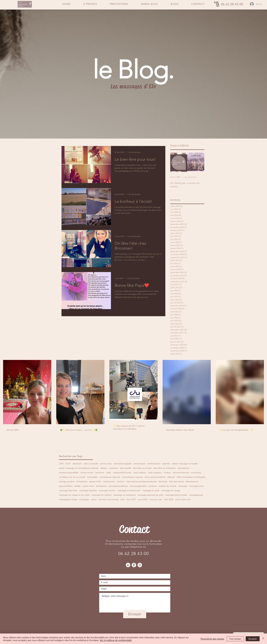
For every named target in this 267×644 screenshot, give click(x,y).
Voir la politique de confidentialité (116, 640)
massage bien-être (68, 490)
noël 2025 (169, 499)
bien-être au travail (142, 468)
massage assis (196, 486)
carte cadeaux (155, 472)
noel (122, 499)
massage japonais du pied (150, 495)
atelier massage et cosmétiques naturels (79, 468)
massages (84, 499)
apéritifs (166, 463)
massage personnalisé (176, 495)
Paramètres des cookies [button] (212, 638)
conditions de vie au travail (72, 477)
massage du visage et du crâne (74, 495)
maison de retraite (167, 486)
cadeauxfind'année (122, 472)
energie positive (66, 481)
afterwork (77, 463)
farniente (163, 481)
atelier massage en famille (185, 463)
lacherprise (101, 486)
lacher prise (88, 486)
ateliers (104, 468)
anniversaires (154, 463)
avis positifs (125, 468)
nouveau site (155, 499)
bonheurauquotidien (69, 472)
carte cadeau (139, 472)
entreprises (81, 481)
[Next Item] (199, 162)
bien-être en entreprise (164, 468)
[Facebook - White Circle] (134, 565)
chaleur (167, 472)
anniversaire (140, 463)
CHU (61, 463)
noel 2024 (143, 499)
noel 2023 (131, 499)
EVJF (68, 463)
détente (171, 477)
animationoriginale (123, 463)
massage (182, 486)
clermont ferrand (181, 472)
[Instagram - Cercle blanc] (140, 565)
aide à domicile (91, 463)
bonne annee (87, 472)
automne (113, 468)
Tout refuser (235, 638)
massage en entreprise (124, 495)
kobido (77, 486)
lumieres (152, 486)
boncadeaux (184, 468)
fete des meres (176, 481)
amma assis (106, 463)
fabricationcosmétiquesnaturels (141, 481)
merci (94, 499)
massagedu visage (68, 499)
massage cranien (107, 490)
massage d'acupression (129, 490)
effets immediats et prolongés (191, 477)
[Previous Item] (175, 162)
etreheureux (109, 481)
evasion (121, 481)
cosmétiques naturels (132, 477)
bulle (108, 472)
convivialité (92, 477)
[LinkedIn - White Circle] (128, 565)
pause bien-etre (183, 499)
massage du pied (150, 490)
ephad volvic (95, 481)
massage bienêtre (88, 490)
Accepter (252, 638)
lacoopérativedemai (118, 486)
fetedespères (192, 481)
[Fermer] (263, 639)
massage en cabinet (101, 495)
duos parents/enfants (155, 477)
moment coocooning (108, 499)
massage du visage (170, 490)
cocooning (196, 472)
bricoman (99, 472)
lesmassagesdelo (138, 486)
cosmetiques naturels (109, 477)
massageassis (196, 495)
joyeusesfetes (65, 486)
